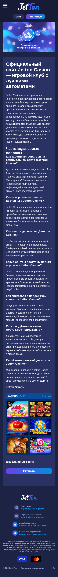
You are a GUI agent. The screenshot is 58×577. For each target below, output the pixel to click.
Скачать (29, 471)
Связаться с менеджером (32, 525)
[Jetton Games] (29, 37)
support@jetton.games (32, 508)
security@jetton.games (32, 517)
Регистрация (35, 17)
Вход (18, 17)
